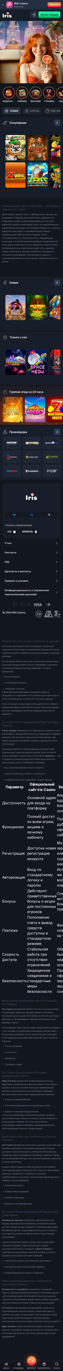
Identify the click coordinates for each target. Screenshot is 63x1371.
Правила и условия (16, 580)
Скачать (54, 4)
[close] (3, 4)
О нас (8, 543)
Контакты (10, 552)
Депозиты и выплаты (18, 571)
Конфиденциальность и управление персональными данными (27, 592)
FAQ (7, 561)
